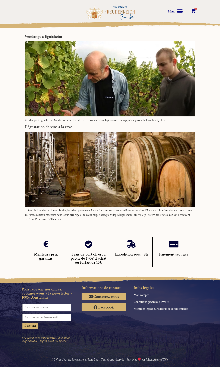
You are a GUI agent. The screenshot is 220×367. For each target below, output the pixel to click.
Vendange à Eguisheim (43, 36)
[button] (179, 11)
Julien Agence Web (157, 360)
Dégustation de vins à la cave (48, 126)
